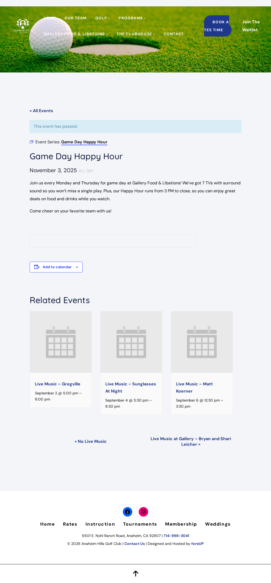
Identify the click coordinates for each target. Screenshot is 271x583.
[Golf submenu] (109, 18)
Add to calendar (57, 267)
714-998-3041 (176, 535)
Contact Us (134, 543)
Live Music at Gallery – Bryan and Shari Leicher (191, 441)
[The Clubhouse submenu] (154, 34)
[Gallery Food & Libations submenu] (107, 34)
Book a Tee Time (216, 26)
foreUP (197, 543)
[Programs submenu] (145, 18)
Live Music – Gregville (57, 384)
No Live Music (91, 441)
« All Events (41, 110)
